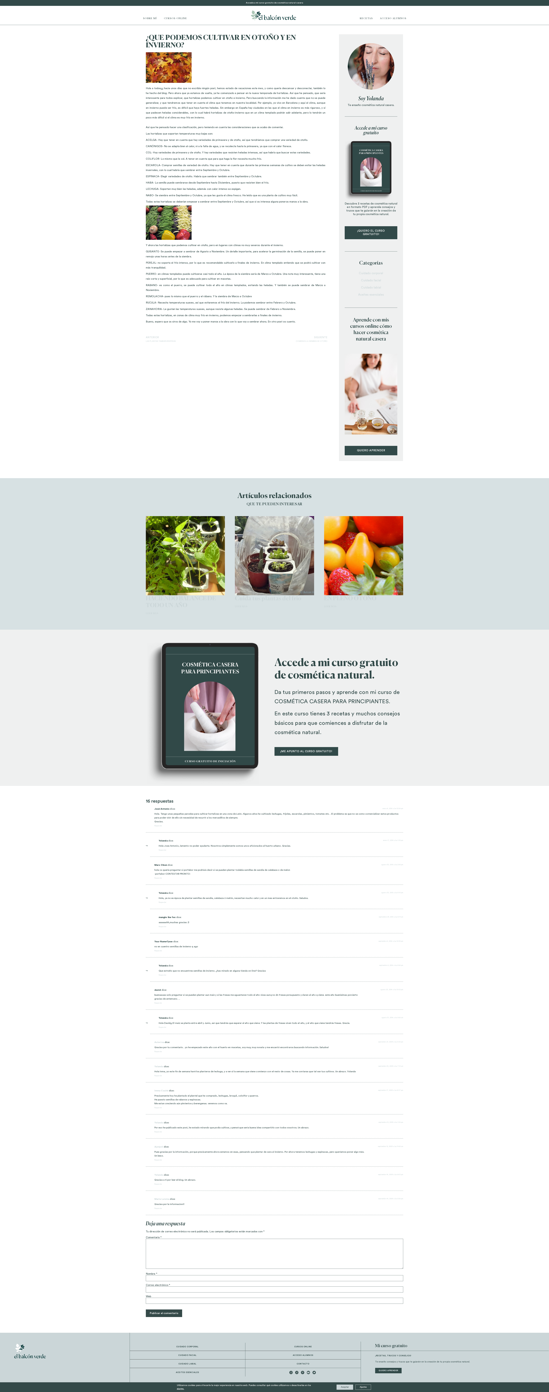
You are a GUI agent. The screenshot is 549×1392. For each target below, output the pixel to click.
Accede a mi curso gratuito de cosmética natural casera (274, 3)
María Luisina (161, 1199)
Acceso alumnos (303, 1355)
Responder (158, 826)
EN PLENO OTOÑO (350, 599)
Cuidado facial (371, 280)
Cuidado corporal (371, 273)
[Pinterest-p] (302, 1372)
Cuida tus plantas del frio (268, 599)
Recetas (366, 18)
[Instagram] (291, 1372)
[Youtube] (308, 1372)
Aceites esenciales (371, 294)
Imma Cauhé (161, 1091)
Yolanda (158, 1066)
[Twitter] (314, 1372)
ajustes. (180, 1389)
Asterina (159, 1042)
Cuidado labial (371, 287)
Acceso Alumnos (393, 18)
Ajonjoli (158, 1147)
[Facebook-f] (296, 1372)
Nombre (151, 1273)
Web (148, 1296)
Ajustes (363, 1387)
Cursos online (175, 18)
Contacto (303, 1364)
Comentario (154, 1237)
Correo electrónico (158, 1285)
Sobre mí (150, 18)
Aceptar (345, 1387)
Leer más (152, 613)
